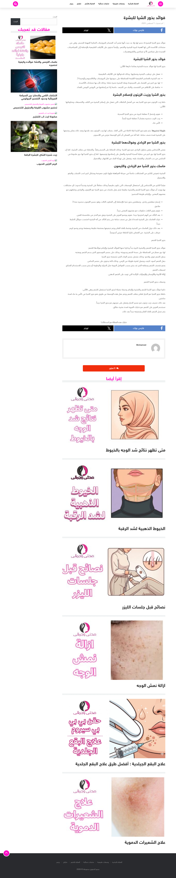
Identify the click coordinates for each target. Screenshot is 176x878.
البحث (55, 17)
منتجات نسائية (103, 4)
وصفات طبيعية (118, 4)
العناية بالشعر (90, 4)
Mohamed (141, 345)
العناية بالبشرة (133, 4)
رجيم (71, 4)
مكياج (79, 4)
